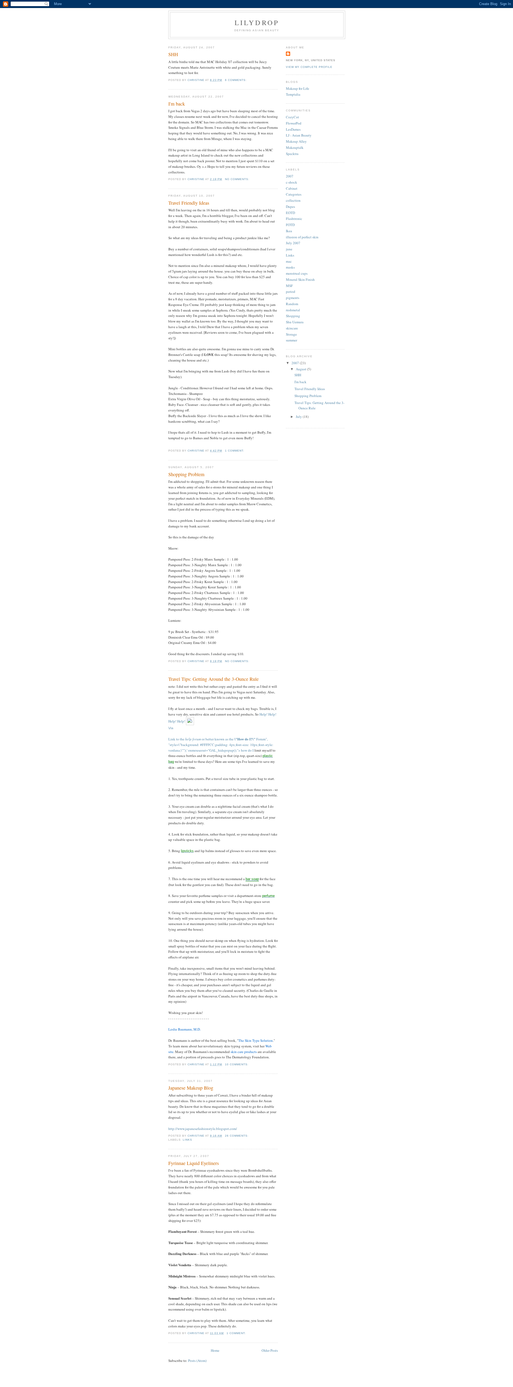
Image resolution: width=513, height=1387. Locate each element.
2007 (289, 176)
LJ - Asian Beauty (299, 135)
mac (289, 261)
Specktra (292, 153)
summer (291, 340)
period (290, 291)
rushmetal (293, 310)
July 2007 (293, 242)
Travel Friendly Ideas (188, 203)
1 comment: (235, 450)
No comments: (237, 179)
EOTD (290, 212)
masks (290, 267)
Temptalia (293, 94)
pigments (292, 297)
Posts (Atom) (197, 1360)
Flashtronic (294, 218)
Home (215, 1350)
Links (187, 1139)
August (301, 369)
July (299, 416)
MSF (289, 285)
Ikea (289, 230)
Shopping (293, 315)
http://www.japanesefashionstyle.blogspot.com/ (202, 1128)
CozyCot (292, 117)
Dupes (290, 206)
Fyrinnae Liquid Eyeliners (193, 1163)
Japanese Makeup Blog (190, 1088)
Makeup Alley (296, 141)
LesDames (293, 129)
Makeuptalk (295, 147)
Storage (291, 334)
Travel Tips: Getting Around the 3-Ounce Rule (213, 679)
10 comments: (237, 1064)
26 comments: (237, 1135)
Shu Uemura (295, 322)
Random (292, 303)
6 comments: (236, 80)
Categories (293, 194)
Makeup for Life (297, 88)
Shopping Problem (186, 474)
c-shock (291, 182)
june (289, 249)
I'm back (176, 103)
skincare (292, 328)
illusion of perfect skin (302, 237)
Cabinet (291, 188)
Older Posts (270, 1350)
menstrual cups (297, 273)
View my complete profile (309, 66)
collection (293, 200)
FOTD (290, 224)
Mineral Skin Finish (300, 279)
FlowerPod (293, 123)
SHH (173, 54)
